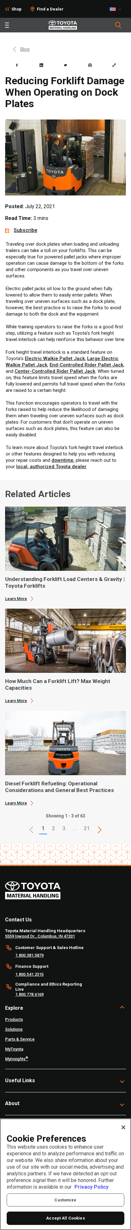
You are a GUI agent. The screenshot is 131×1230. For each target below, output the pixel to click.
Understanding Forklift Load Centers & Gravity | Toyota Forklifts (65, 582)
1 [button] (43, 828)
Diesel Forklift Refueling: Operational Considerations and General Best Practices (59, 786)
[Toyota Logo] (63, 25)
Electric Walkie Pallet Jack (55, 358)
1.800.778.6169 (29, 994)
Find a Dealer (50, 9)
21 (87, 828)
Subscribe (25, 230)
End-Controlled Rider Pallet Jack (86, 365)
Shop (16, 9)
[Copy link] (114, 65)
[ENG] (117, 9)
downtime (62, 460)
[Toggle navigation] (7, 25)
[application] (65, 554)
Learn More (16, 598)
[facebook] (17, 65)
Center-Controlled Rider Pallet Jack (55, 371)
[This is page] (100, 830)
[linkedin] (41, 65)
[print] (90, 65)
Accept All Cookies (65, 1218)
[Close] (123, 1127)
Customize (65, 1200)
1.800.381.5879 (29, 955)
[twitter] (65, 65)
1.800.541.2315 (29, 974)
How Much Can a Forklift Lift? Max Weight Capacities (57, 684)
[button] (31, 830)
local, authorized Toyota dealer (51, 466)
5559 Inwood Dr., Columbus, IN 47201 (40, 936)
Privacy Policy (91, 1187)
